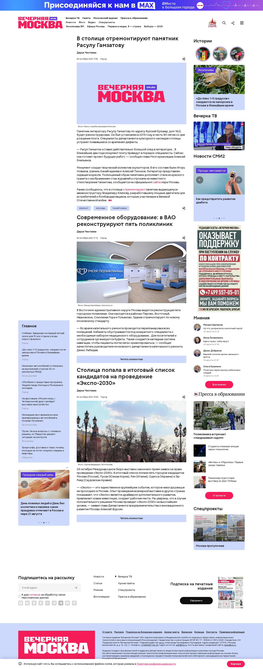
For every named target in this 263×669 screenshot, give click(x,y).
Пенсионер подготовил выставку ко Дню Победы (222, 480)
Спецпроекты (107, 22)
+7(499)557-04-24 (149, 645)
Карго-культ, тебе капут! (216, 341)
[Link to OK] (34, 603)
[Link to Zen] (40, 603)
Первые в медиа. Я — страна (124, 26)
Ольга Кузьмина (212, 366)
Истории (203, 41)
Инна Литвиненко (213, 338)
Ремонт (84, 208)
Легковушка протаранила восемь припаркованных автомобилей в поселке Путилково (40, 417)
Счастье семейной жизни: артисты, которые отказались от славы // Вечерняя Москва (237, 54)
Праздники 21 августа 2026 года (43, 484)
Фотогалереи (101, 597)
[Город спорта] (212, 23)
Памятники (120, 208)
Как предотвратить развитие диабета (219, 180)
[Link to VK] (27, 603)
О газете (107, 632)
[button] (24, 484)
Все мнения (219, 384)
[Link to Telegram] (54, 603)
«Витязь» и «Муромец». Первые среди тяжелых (225, 464)
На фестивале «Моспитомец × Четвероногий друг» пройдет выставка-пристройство (38, 401)
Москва (100, 208)
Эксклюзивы (206, 70)
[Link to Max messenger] (20, 603)
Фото (82, 22)
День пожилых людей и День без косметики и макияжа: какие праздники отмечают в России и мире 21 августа (42, 508)
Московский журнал (105, 18)
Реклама (119, 632)
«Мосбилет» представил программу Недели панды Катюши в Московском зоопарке (42, 385)
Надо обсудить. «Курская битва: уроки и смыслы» (219, 136)
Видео (92, 22)
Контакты (211, 632)
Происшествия (29, 376)
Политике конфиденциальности (156, 664)
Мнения (202, 318)
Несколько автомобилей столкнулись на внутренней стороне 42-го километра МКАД (42, 369)
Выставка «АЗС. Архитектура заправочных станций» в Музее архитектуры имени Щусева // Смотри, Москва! (203, 54)
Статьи (97, 583)
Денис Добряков (212, 350)
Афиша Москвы (96, 26)
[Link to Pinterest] (74, 603)
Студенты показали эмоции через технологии (223, 448)
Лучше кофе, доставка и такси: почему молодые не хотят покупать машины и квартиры (43, 450)
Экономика (27, 441)
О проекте (219, 495)
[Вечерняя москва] (56, 645)
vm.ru (161, 642)
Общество (27, 457)
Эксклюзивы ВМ (75, 26)
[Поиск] (224, 23)
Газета (86, 18)
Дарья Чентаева (86, 52)
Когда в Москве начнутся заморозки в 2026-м (219, 79)
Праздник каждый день (38, 475)
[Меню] (242, 23)
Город (25, 343)
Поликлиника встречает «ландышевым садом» (210, 435)
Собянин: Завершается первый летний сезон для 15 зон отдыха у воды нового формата (43, 336)
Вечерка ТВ (72, 18)
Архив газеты (126, 583)
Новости (71, 22)
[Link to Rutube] (67, 603)
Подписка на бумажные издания (144, 632)
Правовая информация (232, 632)
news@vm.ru (230, 645)
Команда (199, 632)
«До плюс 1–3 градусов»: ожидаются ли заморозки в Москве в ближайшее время (44, 352)
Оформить (196, 600)
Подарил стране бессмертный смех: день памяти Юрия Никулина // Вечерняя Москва (220, 54)
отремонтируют (134, 189)
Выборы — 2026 (153, 26)
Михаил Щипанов (213, 325)
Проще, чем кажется (211, 170)
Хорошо (236, 664)
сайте (157, 182)
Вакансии (187, 632)
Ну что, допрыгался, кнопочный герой (222, 328)
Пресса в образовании (134, 18)
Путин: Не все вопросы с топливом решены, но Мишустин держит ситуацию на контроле (41, 434)
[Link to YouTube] (47, 603)
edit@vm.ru (181, 645)
